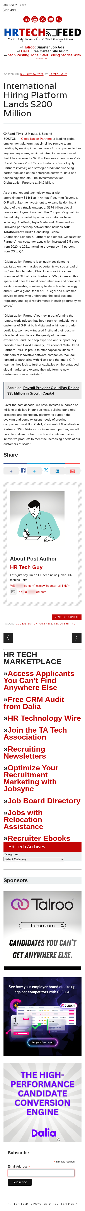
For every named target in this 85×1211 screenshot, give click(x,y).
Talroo (29, 47)
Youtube (34, 19)
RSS (42, 19)
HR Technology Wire (44, 718)
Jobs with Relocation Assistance (23, 819)
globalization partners (34, 623)
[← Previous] (8, 638)
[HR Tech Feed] (42, 41)
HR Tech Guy (58, 74)
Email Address (19, 1166)
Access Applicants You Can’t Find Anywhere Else (38, 680)
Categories (11, 854)
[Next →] (77, 638)
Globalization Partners (36, 138)
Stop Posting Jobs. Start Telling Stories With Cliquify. (44, 57)
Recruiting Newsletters (24, 752)
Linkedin (26, 19)
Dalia (25, 51)
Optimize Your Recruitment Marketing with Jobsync (30, 778)
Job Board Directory (44, 800)
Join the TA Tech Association (35, 733)
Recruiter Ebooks (39, 838)
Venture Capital (67, 617)
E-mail (51, 19)
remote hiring (65, 623)
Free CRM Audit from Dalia (33, 703)
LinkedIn (9, 9)
